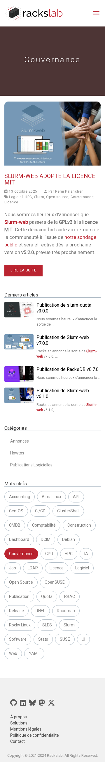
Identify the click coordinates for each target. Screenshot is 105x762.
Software (18, 639)
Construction (79, 525)
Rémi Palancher (69, 191)
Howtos (17, 453)
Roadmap (66, 610)
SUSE (65, 639)
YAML (34, 653)
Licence (11, 202)
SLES (47, 625)
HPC (28, 197)
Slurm (39, 197)
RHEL (40, 610)
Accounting (19, 496)
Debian (68, 539)
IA (86, 553)
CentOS (16, 511)
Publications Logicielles (31, 465)
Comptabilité (44, 525)
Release (16, 610)
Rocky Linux (20, 625)
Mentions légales (25, 729)
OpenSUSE (55, 582)
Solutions (18, 723)
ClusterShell (68, 511)
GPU (49, 553)
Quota (46, 596)
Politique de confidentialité (34, 735)
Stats (43, 639)
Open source (57, 197)
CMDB (14, 525)
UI (83, 639)
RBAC (69, 596)
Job (12, 568)
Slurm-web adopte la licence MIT (49, 179)
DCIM (45, 539)
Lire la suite (23, 270)
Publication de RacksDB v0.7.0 (67, 369)
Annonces (19, 441)
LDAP (33, 568)
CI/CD (40, 511)
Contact (17, 741)
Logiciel (16, 197)
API (76, 496)
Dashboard (19, 539)
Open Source (21, 582)
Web (13, 653)
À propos (18, 717)
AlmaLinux (51, 496)
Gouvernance (82, 197)
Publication (19, 596)
